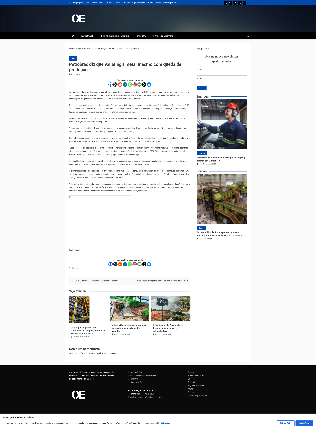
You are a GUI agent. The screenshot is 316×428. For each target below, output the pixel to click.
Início (71, 48)
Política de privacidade (170, 3)
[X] (115, 84)
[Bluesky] (149, 84)
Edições (117, 3)
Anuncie (150, 3)
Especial (75, 268)
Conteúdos (126, 3)
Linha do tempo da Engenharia (230, 3)
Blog (78, 48)
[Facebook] (110, 84)
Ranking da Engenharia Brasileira (115, 36)
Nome (199, 78)
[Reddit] (120, 84)
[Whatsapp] (130, 84)
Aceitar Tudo (304, 423)
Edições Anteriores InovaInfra (240, 3)
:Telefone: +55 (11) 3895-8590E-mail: (145, 393)
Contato (158, 3)
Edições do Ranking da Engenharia (235, 3)
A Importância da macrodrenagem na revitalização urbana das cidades (129, 328)
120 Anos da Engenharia (162, 36)
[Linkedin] (125, 84)
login (90, 353)
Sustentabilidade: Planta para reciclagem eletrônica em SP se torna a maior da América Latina (220, 234)
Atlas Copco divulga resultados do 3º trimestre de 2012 (161, 281)
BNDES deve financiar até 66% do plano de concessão (98, 281)
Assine (94, 3)
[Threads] (144, 84)
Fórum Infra (141, 36)
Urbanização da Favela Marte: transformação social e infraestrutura (168, 328)
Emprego (202, 153)
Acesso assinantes (105, 3)
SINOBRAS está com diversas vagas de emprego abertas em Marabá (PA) (221, 159)
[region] (158, 421)
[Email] (139, 84)
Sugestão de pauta (138, 3)
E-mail (199, 69)
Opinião (201, 228)
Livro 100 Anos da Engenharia (244, 3)
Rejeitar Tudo (285, 423)
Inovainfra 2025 (88, 36)
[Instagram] (134, 84)
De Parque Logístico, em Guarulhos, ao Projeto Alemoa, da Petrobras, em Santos (88, 330)
